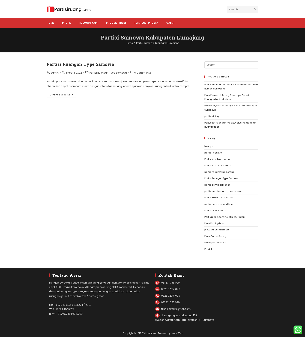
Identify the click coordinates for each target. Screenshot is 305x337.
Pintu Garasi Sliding (215, 236)
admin (55, 72)
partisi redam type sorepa (219, 172)
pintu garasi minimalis (216, 229)
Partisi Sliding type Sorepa (219, 197)
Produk (208, 249)
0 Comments (142, 72)
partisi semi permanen (217, 184)
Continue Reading (63, 95)
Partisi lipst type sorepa (217, 165)
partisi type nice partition (218, 204)
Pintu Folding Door (214, 223)
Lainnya (208, 146)
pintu (103, 282)
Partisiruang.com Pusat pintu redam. (225, 217)
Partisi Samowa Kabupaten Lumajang (157, 43)
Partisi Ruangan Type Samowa (80, 64)
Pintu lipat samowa (215, 242)
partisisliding (211, 116)
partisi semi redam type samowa (223, 191)
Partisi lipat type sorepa (217, 159)
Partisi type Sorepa (215, 210)
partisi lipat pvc (213, 152)
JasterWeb (176, 333)
